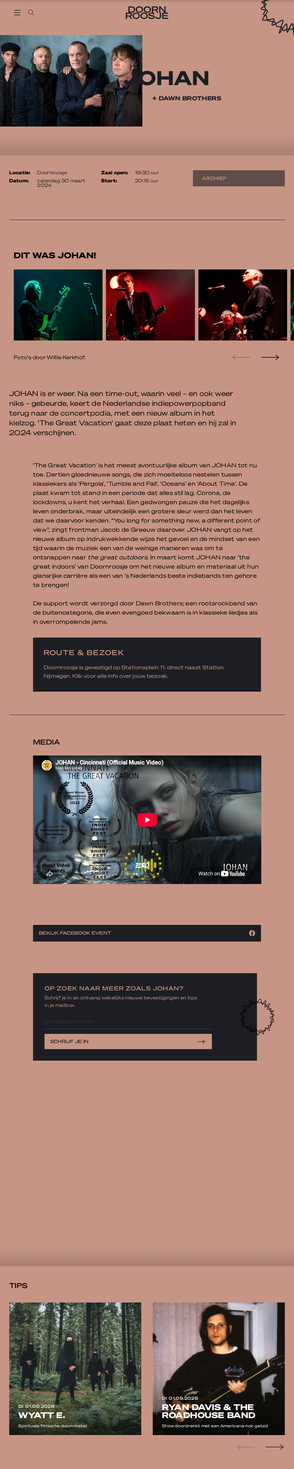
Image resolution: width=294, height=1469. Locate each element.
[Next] (269, 357)
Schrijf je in (69, 1041)
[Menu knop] (17, 12)
